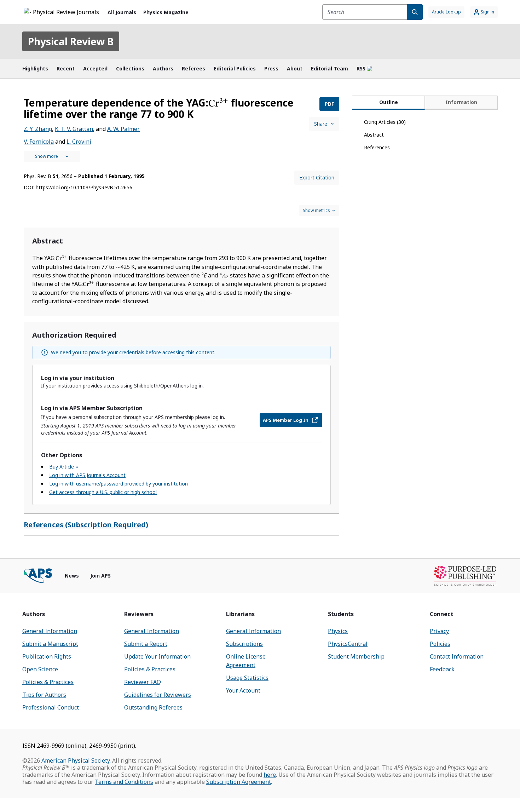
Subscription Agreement (238, 782)
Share (320, 123)
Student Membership (356, 656)
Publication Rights (46, 656)
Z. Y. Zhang (38, 129)
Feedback (442, 669)
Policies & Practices (48, 682)
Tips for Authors (44, 695)
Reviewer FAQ (142, 682)
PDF (329, 104)
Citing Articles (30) (385, 122)
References (377, 147)
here (270, 775)
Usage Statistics (247, 678)
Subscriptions (244, 644)
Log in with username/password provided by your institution (118, 483)
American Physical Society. (76, 760)
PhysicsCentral (348, 644)
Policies (440, 644)
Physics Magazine (166, 12)
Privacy (439, 631)
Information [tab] (461, 102)
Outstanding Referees (153, 707)
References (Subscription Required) (86, 524)
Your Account (243, 690)
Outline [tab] (388, 102)
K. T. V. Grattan (74, 129)
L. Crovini (79, 141)
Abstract (374, 134)
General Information (49, 631)
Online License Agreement (246, 661)
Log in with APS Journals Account (87, 475)
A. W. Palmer (123, 129)
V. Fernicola (39, 141)
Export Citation (316, 177)
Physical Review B (71, 41)
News (72, 575)
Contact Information (457, 656)
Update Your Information (157, 656)
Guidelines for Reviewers (157, 695)
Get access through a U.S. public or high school (103, 492)
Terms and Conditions (124, 782)
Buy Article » (63, 466)
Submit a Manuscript (50, 644)
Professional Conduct (50, 707)
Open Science (40, 669)
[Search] (415, 12)
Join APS (100, 575)
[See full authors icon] (52, 156)
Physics (338, 631)
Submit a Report (145, 644)
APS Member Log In (285, 420)
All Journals (122, 12)
